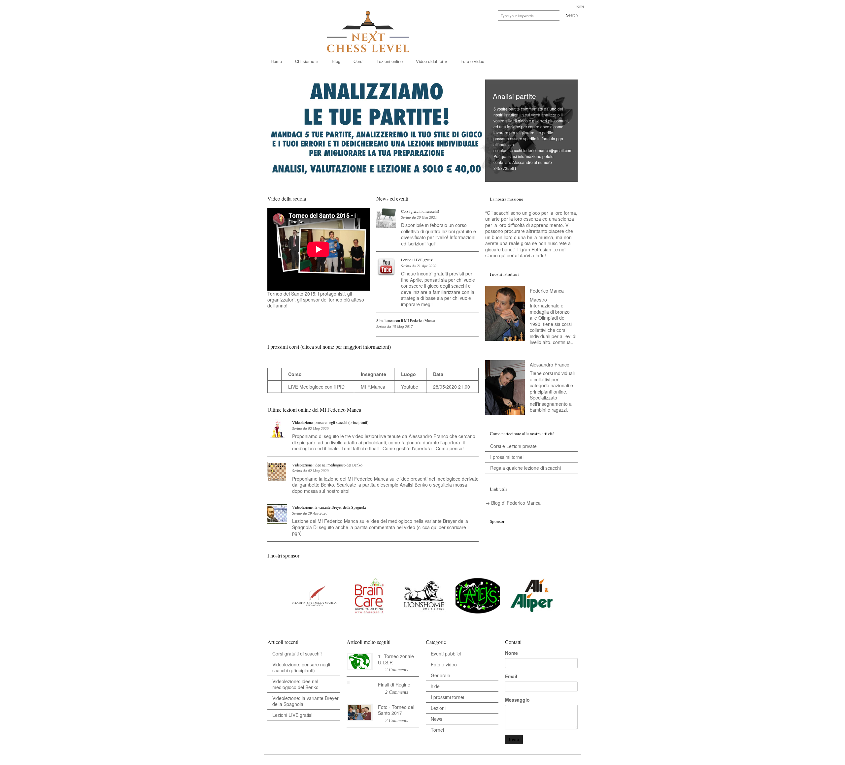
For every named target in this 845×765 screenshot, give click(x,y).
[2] (315, 309)
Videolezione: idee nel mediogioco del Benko (327, 464)
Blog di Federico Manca (516, 502)
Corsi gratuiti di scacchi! (420, 211)
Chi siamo (307, 61)
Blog (336, 61)
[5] (328, 309)
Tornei (437, 729)
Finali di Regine (394, 684)
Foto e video (472, 61)
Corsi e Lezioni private (513, 446)
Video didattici (431, 61)
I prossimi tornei (507, 457)
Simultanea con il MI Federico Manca (405, 320)
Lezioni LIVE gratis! (417, 259)
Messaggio (517, 700)
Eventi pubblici (446, 653)
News (436, 719)
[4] (323, 309)
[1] (311, 309)
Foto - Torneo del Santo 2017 (396, 710)
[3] (319, 309)
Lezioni (438, 708)
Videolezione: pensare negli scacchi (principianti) (330, 422)
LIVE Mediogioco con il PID (316, 386)
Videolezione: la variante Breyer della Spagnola (329, 507)
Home (579, 6)
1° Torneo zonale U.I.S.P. (396, 659)
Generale (440, 675)
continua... (564, 342)
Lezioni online (390, 61)
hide (435, 686)
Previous (491, 177)
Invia (514, 739)
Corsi (358, 61)
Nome (511, 653)
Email (511, 676)
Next (502, 177)
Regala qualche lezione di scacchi (525, 467)
